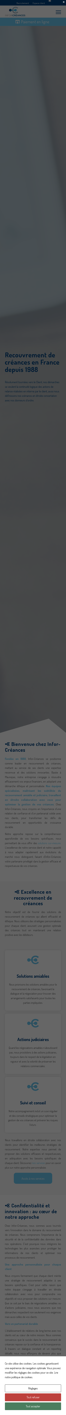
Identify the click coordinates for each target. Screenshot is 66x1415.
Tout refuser (33, 1397)
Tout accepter (33, 1406)
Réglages (33, 1388)
